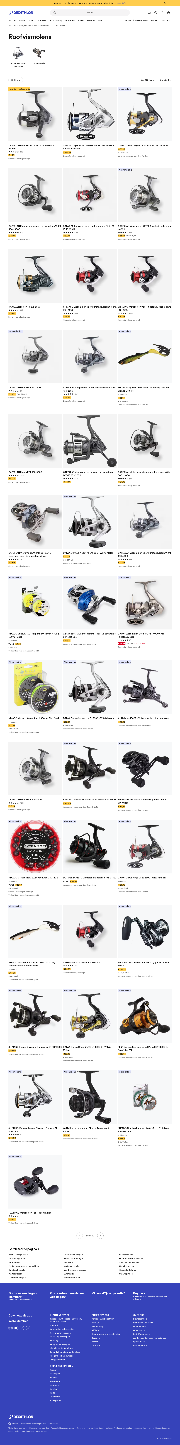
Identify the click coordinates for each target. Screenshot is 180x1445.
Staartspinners (126, 1274)
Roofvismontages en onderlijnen (23, 1266)
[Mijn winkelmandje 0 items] (168, 12)
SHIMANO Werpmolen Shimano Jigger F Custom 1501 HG (143, 964)
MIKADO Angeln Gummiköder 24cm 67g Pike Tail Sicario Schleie (143, 389)
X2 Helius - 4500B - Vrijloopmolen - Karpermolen (143, 718)
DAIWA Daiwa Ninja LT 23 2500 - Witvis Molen (142, 877)
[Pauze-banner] (165, 3)
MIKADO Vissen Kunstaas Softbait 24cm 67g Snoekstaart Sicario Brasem (31, 964)
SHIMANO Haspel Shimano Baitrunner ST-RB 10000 (35, 1047)
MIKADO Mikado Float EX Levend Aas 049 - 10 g (33, 877)
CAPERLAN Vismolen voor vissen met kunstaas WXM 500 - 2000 (88, 474)
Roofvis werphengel (73, 1258)
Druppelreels (39, 63)
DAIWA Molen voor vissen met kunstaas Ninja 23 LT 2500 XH (88, 228)
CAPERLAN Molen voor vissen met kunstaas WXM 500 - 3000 (34, 228)
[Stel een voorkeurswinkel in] (149, 12)
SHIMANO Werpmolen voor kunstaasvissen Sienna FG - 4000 (89, 308)
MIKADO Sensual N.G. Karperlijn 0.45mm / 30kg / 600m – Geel (34, 635)
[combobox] (166, 80)
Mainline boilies (126, 1266)
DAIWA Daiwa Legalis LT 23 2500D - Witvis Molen (143, 145)
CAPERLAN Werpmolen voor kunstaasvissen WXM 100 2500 (89, 389)
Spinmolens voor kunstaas (18, 64)
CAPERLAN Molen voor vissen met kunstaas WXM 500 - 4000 (144, 474)
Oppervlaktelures (127, 1270)
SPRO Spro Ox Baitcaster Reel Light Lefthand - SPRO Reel (142, 801)
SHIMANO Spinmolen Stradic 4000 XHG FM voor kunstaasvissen (88, 147)
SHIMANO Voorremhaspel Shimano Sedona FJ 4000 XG (32, 1130)
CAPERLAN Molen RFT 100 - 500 (25, 799)
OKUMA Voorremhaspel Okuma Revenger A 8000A (86, 1130)
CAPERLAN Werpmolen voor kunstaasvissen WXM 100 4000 (144, 554)
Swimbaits (69, 1274)
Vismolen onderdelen (129, 1262)
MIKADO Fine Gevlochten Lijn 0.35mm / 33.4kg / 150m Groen (143, 1130)
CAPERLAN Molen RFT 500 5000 (25, 387)
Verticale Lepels (71, 1266)
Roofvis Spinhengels (73, 1255)
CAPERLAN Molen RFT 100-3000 (25, 472)
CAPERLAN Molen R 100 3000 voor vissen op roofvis (31, 147)
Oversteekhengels (17, 1277)
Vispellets (68, 1262)
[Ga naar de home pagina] (20, 12)
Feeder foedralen (72, 1277)
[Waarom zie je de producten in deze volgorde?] (142, 80)
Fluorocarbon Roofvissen (131, 1258)
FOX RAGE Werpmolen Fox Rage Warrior (29, 1212)
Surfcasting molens (17, 1258)
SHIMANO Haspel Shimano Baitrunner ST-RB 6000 (89, 799)
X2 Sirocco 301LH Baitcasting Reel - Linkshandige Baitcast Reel (89, 635)
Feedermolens (126, 1255)
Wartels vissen (15, 1274)
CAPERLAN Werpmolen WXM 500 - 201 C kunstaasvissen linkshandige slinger (29, 554)
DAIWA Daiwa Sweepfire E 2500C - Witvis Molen (88, 718)
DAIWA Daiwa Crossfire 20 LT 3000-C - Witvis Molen (87, 1048)
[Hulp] (156, 12)
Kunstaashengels (16, 1270)
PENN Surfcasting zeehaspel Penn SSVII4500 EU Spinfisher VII (143, 1048)
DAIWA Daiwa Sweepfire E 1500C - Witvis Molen (88, 553)
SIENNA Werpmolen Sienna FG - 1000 (82, 962)
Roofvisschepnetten (18, 1255)
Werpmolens (14, 1262)
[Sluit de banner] (169, 3)
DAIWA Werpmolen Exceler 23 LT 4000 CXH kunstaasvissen (141, 635)
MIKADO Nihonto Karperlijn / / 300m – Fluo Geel (33, 718)
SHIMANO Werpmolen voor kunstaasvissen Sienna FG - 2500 (144, 308)
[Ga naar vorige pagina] (79, 1235)
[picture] (35, 114)
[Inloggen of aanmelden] (162, 12)
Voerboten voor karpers (75, 1270)
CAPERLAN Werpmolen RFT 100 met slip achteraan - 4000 (145, 228)
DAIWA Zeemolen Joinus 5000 (24, 306)
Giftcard (166, 20)
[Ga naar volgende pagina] (100, 1235)
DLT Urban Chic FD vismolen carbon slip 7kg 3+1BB (89, 877)
